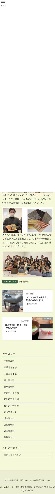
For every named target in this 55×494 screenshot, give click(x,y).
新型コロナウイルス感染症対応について (35, 480)
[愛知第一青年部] (12, 301)
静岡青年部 (9, 431)
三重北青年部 (10, 367)
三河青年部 (9, 361)
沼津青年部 (9, 418)
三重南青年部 (10, 374)
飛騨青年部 (9, 437)
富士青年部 (9, 380)
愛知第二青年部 (11, 406)
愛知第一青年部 (11, 393)
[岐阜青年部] (42, 328)
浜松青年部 (24, 282)
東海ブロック (10, 412)
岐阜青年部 (9, 387)
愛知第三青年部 (11, 399)
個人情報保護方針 (11, 480)
